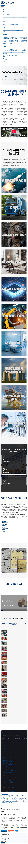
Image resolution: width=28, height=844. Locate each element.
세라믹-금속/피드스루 (11, 770)
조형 (13, 24)
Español (14, 795)
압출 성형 (5, 17)
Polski (24, 799)
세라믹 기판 (6, 41)
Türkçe (17, 799)
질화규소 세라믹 (19, 50)
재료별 (4, 46)
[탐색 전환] (2, 7)
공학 (16, 30)
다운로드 (5, 55)
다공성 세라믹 (9, 766)
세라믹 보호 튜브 (10, 38)
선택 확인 (3, 842)
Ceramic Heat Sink (17, 41)
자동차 (8, 30)
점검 (17, 24)
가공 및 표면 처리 (7, 750)
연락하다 (5, 59)
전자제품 (12, 30)
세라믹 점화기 (12, 40)
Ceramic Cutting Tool (8, 37)
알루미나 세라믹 (7, 49)
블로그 (17, 55)
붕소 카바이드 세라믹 (16, 49)
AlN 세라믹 (5, 758)
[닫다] (1, 808)
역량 (4, 21)
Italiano (20, 798)
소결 (15, 24)
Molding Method (7, 14)
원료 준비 (10, 24)
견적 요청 (3, 5)
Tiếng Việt (20, 801)
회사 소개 (5, 58)
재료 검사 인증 (12, 55)
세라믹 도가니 (17, 38)
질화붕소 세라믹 (11, 52)
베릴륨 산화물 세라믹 (20, 52)
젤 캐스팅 (22, 17)
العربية (10, 799)
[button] (8, 772)
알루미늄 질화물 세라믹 (9, 50)
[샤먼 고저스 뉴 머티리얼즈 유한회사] (8, 732)
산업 (4, 27)
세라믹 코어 (24, 40)
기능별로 (5, 34)
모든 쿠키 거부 (11, 831)
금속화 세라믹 (7, 43)
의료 (18, 30)
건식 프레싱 (17, 17)
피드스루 (13, 43)
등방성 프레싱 (11, 17)
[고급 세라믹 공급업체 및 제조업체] (8, 4)
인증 (8, 55)
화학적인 (21, 30)
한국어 (6, 794)
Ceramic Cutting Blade (18, 37)
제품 (4, 31)
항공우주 (5, 30)
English (6, 795)
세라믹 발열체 (18, 40)
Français (15, 797)
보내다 (2, 811)
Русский (13, 798)
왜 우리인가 (6, 11)
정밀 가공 (5, 24)
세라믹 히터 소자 (10, 767)
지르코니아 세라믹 (7, 761)
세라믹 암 (11, 41)
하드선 (12, 791)
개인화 (16, 831)
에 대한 (5, 56)
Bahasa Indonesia (11, 801)
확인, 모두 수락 (4, 831)
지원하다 (5, 53)
